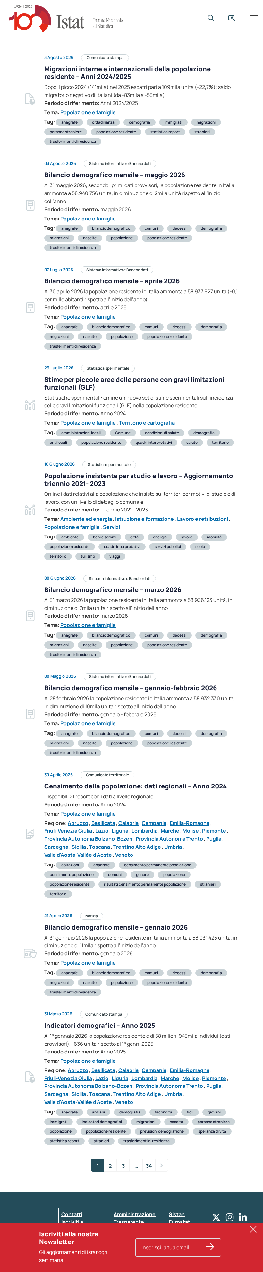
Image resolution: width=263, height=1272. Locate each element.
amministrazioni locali (81, 432)
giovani (214, 1112)
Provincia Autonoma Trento (169, 838)
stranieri (202, 131)
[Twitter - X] (216, 1219)
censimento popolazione (72, 874)
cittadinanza (103, 122)
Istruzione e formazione (144, 518)
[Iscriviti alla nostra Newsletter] (210, 1247)
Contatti (71, 1214)
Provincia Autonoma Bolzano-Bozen (88, 838)
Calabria (128, 823)
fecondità (163, 1112)
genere (142, 874)
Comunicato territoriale (107, 775)
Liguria (120, 830)
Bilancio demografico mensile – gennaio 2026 (116, 927)
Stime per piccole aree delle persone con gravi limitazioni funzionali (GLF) (134, 383)
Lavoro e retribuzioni (202, 518)
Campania (154, 823)
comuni (151, 228)
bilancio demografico (111, 228)
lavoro (186, 537)
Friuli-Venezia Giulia (68, 830)
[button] (211, 18)
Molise (190, 830)
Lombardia (144, 830)
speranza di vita (212, 1131)
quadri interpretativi (154, 442)
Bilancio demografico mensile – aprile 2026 (112, 281)
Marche (170, 830)
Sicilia (79, 846)
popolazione (122, 238)
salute (192, 442)
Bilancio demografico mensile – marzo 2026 (112, 589)
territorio (220, 442)
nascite (90, 238)
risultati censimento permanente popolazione (145, 884)
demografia (139, 122)
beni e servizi (104, 537)
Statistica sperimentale (108, 368)
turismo (88, 556)
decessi (179, 228)
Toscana (99, 846)
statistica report (165, 131)
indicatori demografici (102, 1121)
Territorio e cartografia (147, 422)
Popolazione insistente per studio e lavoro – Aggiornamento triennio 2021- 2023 (138, 479)
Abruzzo (78, 823)
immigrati (173, 122)
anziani (98, 1112)
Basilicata (103, 823)
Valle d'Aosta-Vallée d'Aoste (78, 854)
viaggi (114, 556)
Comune (123, 432)
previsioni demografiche (162, 1131)
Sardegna (56, 846)
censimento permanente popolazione (157, 865)
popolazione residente (116, 131)
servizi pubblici (168, 546)
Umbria (173, 846)
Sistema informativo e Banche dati (120, 163)
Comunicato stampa (105, 57)
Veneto (124, 854)
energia (160, 537)
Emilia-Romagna (189, 823)
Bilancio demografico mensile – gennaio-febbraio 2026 (130, 687)
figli (190, 1112)
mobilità (214, 537)
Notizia (91, 916)
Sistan (177, 1214)
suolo (200, 546)
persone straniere (66, 131)
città (134, 537)
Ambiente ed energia (86, 518)
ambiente (70, 537)
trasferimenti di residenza (73, 141)
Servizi (111, 526)
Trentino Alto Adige (137, 846)
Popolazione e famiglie (88, 112)
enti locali (58, 442)
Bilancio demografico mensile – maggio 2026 (114, 174)
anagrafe (69, 122)
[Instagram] (230, 1219)
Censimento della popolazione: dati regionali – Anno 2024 (135, 786)
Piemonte (214, 830)
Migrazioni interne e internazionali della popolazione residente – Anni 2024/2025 (127, 72)
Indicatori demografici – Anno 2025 (99, 1025)
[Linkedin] (243, 1219)
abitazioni (70, 865)
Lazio (101, 830)
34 (149, 1165)
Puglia (213, 838)
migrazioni (206, 122)
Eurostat (179, 1221)
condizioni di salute (162, 432)
